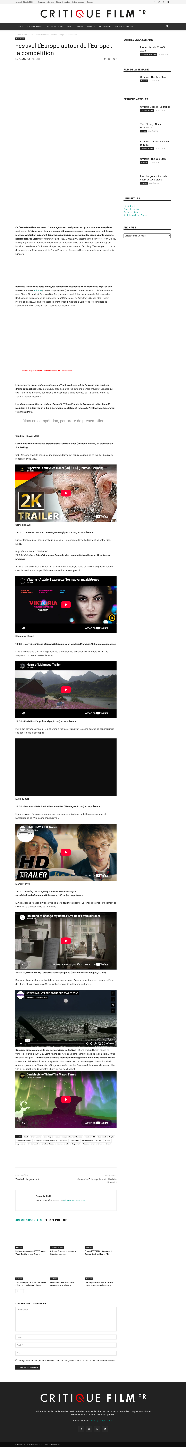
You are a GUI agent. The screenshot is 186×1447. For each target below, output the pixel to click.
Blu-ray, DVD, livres (54, 26)
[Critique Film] (93, 14)
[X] (163, 2)
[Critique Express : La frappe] (131, 115)
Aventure (144, 81)
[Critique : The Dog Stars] (131, 85)
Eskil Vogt (47, 1137)
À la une (19, 1279)
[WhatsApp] (38, 65)
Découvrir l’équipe (63, 2)
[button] (167, 26)
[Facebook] (154, 2)
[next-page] (22, 1291)
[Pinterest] (32, 65)
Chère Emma (36, 1137)
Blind (26, 1137)
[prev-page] (17, 1291)
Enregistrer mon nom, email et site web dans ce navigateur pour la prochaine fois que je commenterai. (66, 1360)
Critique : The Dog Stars (153, 77)
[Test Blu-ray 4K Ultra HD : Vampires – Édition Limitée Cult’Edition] (31, 1269)
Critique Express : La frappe (155, 106)
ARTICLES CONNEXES (28, 1220)
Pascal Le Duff (24, 59)
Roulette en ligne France (135, 215)
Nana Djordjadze (47, 1144)
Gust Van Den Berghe (106, 1137)
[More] (45, 65)
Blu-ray (143, 131)
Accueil (20, 26)
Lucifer (98, 1140)
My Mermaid (33, 1144)
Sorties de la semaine (124, 26)
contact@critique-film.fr (101, 1420)
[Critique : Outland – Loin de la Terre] (131, 149)
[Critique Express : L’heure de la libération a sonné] (66, 1238)
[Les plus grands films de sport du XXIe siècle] (131, 184)
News (69, 26)
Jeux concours (105, 26)
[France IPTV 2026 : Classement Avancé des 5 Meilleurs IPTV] (101, 1238)
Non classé (28, 34)
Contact (90, 2)
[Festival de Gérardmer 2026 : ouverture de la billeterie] (66, 1269)
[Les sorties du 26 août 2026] (131, 55)
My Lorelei (21, 1144)
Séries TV (79, 26)
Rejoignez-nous (78, 2)
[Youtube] (168, 2)
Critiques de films (34, 26)
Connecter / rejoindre (46, 2)
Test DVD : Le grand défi (27, 1179)
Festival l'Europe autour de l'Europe (68, 1137)
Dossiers (19, 1247)
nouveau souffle (63, 1144)
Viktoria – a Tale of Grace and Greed (97, 1144)
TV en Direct (129, 206)
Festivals (91, 26)
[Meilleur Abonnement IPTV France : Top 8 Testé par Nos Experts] (31, 1238)
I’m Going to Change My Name (45, 1140)
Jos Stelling (74, 1140)
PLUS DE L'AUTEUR (56, 1220)
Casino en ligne (131, 212)
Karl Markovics (87, 1140)
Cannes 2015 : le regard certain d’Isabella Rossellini (97, 1181)
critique (38, 290)
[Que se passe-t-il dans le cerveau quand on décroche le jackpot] (101, 1269)
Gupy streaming (131, 209)
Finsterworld (90, 1137)
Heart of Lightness (24, 1140)
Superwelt (76, 1144)
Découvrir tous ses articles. (74, 1200)
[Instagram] (159, 2)
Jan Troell (63, 1140)
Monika (107, 1140)
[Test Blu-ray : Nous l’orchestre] (131, 132)
